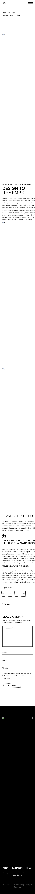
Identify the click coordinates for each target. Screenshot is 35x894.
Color (10, 588)
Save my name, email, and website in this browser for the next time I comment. (17, 676)
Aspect (4, 588)
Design (12, 13)
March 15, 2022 (8, 185)
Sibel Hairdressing (24, 185)
